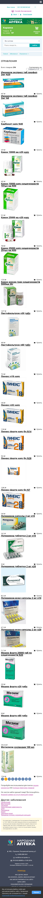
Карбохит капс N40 (12, 123)
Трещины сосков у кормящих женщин (16, 815)
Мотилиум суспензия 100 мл (17, 747)
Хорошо (36, 892)
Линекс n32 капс (10, 405)
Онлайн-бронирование (23, 11)
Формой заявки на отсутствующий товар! (17, 794)
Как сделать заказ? (21, 875)
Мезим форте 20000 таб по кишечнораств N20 (16, 653)
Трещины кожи (7, 813)
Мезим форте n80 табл (14, 715)
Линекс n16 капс (10, 376)
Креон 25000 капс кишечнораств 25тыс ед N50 (20, 249)
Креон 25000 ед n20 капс (15, 217)
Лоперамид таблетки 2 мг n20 (18, 566)
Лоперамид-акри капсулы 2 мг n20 (21, 629)
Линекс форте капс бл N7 (15, 489)
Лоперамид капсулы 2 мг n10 (18, 515)
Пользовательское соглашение (21, 884)
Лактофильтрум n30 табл (15, 313)
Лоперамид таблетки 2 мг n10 (18, 535)
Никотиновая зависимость (11, 807)
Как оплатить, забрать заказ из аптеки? (21, 877)
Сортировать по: (35, 67)
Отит (3, 808)
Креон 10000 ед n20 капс (15, 152)
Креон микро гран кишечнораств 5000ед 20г (20, 283)
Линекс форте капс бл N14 (16, 431)
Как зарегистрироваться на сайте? (21, 879)
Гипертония (5, 802)
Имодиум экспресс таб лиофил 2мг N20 (19, 73)
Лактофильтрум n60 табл (15, 344)
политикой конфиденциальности (13, 895)
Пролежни (5, 810)
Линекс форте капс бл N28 (16, 458)
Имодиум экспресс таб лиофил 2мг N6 (19, 97)
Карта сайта (22, 882)
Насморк (4, 805)
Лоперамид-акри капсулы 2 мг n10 (21, 597)
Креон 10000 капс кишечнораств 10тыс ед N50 (20, 184)
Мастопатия (5, 804)
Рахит (3, 812)
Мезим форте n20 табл (14, 686)
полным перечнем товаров (23, 788)
